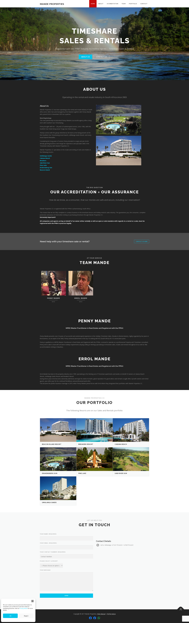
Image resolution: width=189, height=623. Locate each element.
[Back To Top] (180, 609)
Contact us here (141, 241)
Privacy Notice (24, 608)
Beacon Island (45, 170)
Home (93, 3)
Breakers (43, 161)
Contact (143, 3)
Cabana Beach (45, 158)
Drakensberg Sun (46, 167)
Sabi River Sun (45, 163)
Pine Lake (43, 165)
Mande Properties (52, 4)
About (100, 3)
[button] (32, 601)
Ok (10, 616)
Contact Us (101, 57)
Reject (26, 616)
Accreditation (112, 3)
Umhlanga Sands (46, 156)
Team (124, 3)
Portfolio (133, 3)
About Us (85, 57)
